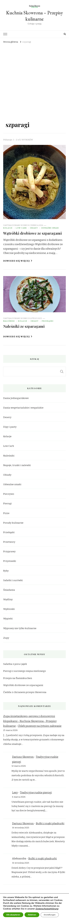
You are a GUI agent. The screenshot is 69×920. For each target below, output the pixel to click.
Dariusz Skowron (23, 757)
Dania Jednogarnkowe (16, 398)
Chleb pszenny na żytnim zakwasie (39, 726)
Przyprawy (9, 551)
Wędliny (8, 599)
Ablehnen (32, 914)
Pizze (6, 513)
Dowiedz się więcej (16, 261)
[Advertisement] (34, 80)
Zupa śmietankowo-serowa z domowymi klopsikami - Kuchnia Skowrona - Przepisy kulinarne (30, 721)
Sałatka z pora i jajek (15, 664)
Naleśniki (9, 321)
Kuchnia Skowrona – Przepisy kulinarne (34, 16)
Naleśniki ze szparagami (24, 326)
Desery (7, 417)
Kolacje (8, 228)
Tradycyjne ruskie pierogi (36, 792)
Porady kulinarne (13, 522)
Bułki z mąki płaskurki (50, 823)
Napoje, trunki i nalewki (17, 465)
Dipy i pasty (10, 426)
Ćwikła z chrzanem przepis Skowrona (24, 692)
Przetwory (9, 541)
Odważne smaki (50, 228)
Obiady (34, 228)
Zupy (6, 637)
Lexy (15, 792)
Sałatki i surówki (13, 580)
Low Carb (21, 228)
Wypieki (8, 618)
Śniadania (9, 589)
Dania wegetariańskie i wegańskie (23, 407)
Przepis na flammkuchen (17, 678)
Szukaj (62, 371)
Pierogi (7, 503)
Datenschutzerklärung (46, 908)
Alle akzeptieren (13, 914)
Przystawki (9, 561)
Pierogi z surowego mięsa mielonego (24, 671)
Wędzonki (9, 609)
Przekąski (47, 321)
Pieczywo (8, 494)
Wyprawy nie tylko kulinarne (19, 628)
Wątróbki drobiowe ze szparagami (32, 233)
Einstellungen (50, 914)
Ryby (6, 570)
